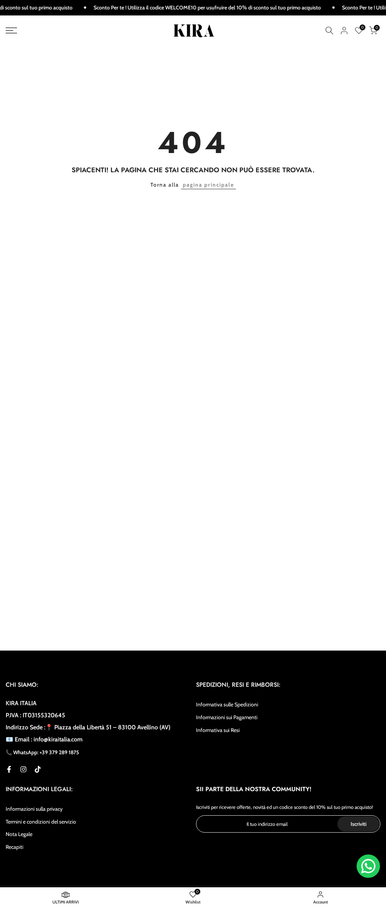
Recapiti (14, 847)
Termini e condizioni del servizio (41, 821)
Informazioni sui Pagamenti (226, 717)
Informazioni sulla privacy (34, 808)
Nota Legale (19, 834)
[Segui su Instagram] (23, 769)
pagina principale (208, 184)
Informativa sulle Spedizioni (227, 704)
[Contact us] (368, 866)
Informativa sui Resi (218, 730)
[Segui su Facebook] (9, 769)
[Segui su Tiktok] (37, 769)
